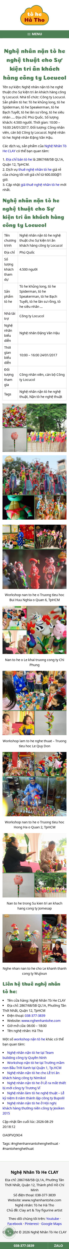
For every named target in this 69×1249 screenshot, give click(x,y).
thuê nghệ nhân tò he (35, 169)
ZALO (58, 1245)
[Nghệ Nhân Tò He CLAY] (34, 15)
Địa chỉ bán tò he (19, 159)
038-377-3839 (35, 1015)
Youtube (52, 1218)
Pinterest (32, 1223)
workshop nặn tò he (29, 1039)
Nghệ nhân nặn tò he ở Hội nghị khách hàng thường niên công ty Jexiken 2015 (33, 1108)
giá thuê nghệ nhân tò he (40, 184)
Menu (34, 34)
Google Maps (51, 1223)
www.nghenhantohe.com (41, 1020)
